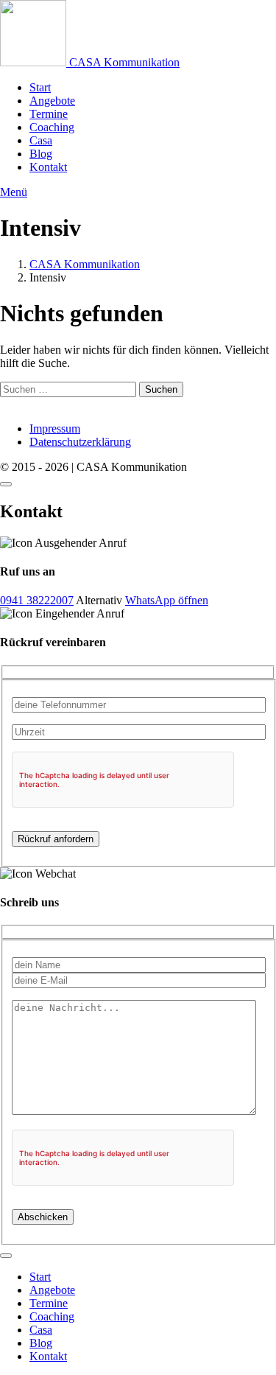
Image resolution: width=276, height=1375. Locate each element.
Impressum (54, 428)
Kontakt (48, 167)
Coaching (51, 127)
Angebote (52, 100)
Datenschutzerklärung (80, 441)
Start (40, 87)
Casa (40, 140)
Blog (40, 153)
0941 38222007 (37, 600)
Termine (48, 114)
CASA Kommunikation (84, 264)
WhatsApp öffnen (166, 600)
